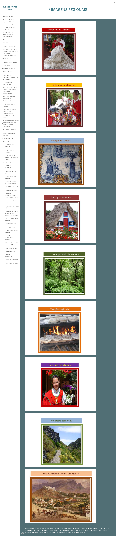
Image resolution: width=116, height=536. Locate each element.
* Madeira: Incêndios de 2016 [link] (12, 207)
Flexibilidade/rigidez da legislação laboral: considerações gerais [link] (10, 22)
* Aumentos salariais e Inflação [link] (9, 105)
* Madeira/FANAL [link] (10, 251)
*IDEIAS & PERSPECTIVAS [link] (10, 138)
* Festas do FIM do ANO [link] (10, 172)
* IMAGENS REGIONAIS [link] (11, 187)
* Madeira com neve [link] (11, 190)
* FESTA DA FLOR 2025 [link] (11, 263)
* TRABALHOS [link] (7, 72)
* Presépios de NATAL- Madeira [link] (11, 231)
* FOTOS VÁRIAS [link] (8, 59)
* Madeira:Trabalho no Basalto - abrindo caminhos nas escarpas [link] (11, 213)
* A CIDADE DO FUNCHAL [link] (9, 146)
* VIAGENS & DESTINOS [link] (10, 130)
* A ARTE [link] (5, 43)
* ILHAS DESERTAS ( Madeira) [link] (11, 177)
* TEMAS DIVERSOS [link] (9, 68)
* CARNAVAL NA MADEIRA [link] (9, 151)
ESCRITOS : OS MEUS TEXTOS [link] (9, 134)
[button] (114, 2)
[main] (67, 10)
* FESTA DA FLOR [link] (10, 163)
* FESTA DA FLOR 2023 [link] (11, 260)
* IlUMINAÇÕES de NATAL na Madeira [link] (10, 183)
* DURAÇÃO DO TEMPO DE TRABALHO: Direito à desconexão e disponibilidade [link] (10, 90)
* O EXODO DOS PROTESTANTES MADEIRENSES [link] (8, 34)
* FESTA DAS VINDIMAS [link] (8, 167)
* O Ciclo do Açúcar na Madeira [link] (11, 219)
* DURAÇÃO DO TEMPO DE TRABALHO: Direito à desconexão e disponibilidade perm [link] (10, 52)
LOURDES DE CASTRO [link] (9, 46)
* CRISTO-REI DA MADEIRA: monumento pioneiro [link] (11, 157)
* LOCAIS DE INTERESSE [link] (10, 62)
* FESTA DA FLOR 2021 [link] (11, 248)
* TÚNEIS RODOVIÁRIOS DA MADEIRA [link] (10, 237)
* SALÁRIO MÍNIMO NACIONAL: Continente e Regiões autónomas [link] (10, 99)
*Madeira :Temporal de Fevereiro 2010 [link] (11, 244)
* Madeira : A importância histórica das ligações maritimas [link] (11, 195)
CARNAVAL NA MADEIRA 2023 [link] (9, 255)
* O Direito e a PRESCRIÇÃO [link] (7, 83)
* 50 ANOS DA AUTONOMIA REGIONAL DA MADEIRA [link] (10, 77)
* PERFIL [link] (5, 40)
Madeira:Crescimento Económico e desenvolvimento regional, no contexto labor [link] (9, 113)
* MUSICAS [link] (6, 65)
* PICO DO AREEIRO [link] (10, 224)
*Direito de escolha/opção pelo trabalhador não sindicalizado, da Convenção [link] (11, 124)
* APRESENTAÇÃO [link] (8, 17)
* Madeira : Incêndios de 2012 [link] (11, 202)
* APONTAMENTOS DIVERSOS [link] (9, 28)
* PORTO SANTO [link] (10, 227)
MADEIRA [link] (6, 142)
